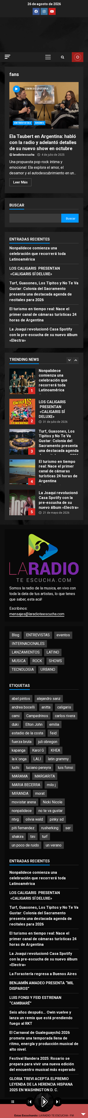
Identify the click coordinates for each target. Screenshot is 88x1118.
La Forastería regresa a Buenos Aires (43, 974)
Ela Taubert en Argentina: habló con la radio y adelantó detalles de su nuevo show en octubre (44, 105)
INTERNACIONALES (28, 643)
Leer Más (20, 182)
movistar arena (24, 802)
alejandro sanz (49, 698)
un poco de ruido (25, 845)
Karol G (38, 750)
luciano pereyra (38, 767)
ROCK (37, 661)
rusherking (49, 828)
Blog (15, 635)
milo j (51, 785)
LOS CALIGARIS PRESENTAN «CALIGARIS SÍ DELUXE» (22, 411)
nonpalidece (22, 810)
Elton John (33, 724)
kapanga (18, 750)
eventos (63, 635)
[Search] (62, 57)
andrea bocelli (23, 707)
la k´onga (19, 759)
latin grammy (58, 759)
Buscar (16, 205)
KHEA (55, 750)
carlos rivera (65, 716)
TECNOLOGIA (23, 669)
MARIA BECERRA (26, 785)
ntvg (15, 819)
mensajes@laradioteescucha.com (36, 614)
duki (15, 724)
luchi (15, 767)
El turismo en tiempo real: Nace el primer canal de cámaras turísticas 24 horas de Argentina (43, 314)
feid (53, 733)
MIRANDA (20, 793)
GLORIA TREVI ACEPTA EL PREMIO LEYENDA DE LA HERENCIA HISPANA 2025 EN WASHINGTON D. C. (41, 1084)
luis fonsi (65, 767)
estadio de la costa (27, 733)
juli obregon (47, 742)
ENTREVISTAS (22, 123)
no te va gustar (50, 810)
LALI (37, 759)
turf (45, 836)
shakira (17, 836)
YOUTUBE (77, 57)
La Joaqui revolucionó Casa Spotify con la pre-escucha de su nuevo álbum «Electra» (43, 335)
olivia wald (34, 819)
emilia (54, 724)
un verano (53, 845)
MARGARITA (44, 776)
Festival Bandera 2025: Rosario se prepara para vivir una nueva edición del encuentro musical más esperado (42, 1064)
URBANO (48, 669)
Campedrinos (37, 716)
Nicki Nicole (52, 802)
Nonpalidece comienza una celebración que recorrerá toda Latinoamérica (37, 253)
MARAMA (20, 776)
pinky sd (57, 819)
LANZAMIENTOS (26, 652)
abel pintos (21, 698)
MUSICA (19, 661)
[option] (44, 383)
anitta (46, 707)
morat (40, 793)
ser (68, 828)
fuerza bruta (21, 742)
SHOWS (39, 123)
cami (15, 716)
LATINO (52, 652)
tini (32, 836)
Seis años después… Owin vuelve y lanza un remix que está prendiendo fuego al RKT (41, 1018)
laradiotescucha (23, 154)
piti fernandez (23, 828)
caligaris (64, 707)
